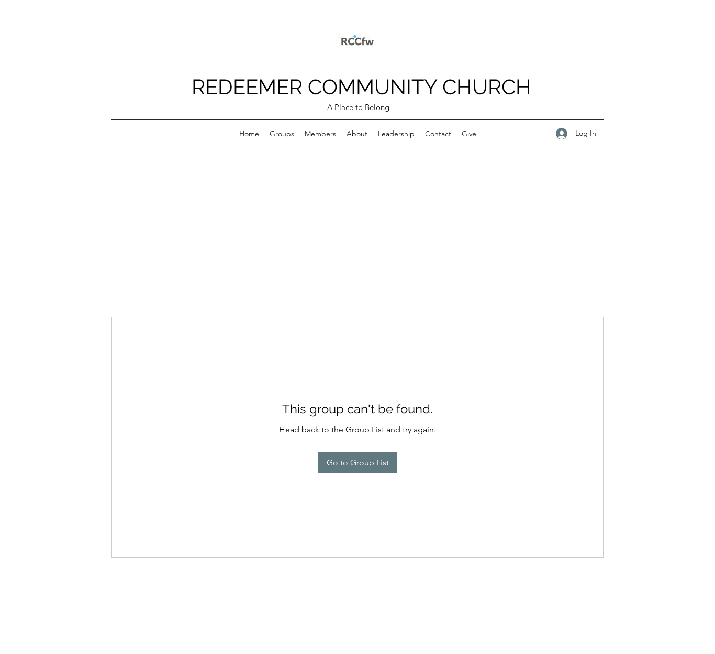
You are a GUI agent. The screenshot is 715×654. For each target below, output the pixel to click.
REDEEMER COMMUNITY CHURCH (361, 86)
